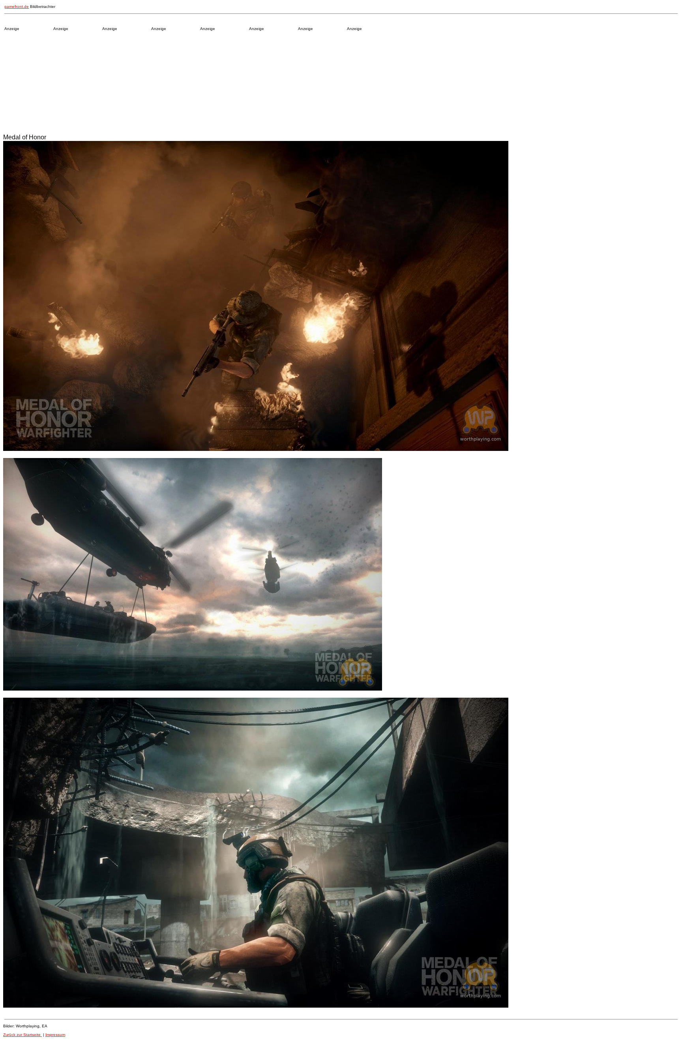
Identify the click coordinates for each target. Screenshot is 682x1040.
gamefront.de (16, 6)
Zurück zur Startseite (22, 1034)
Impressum (55, 1034)
